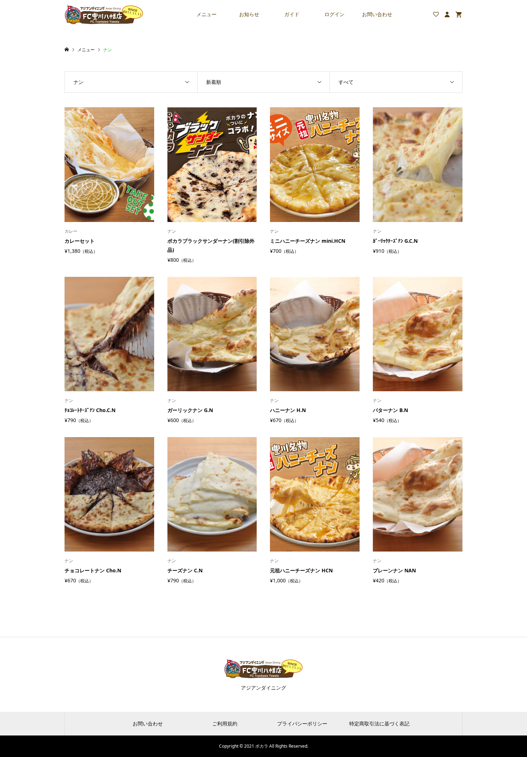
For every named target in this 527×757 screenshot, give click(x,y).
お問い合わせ (377, 14)
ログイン (334, 14)
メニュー (206, 14)
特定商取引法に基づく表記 (379, 723)
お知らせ (249, 14)
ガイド (291, 14)
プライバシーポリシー (302, 723)
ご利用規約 (224, 723)
